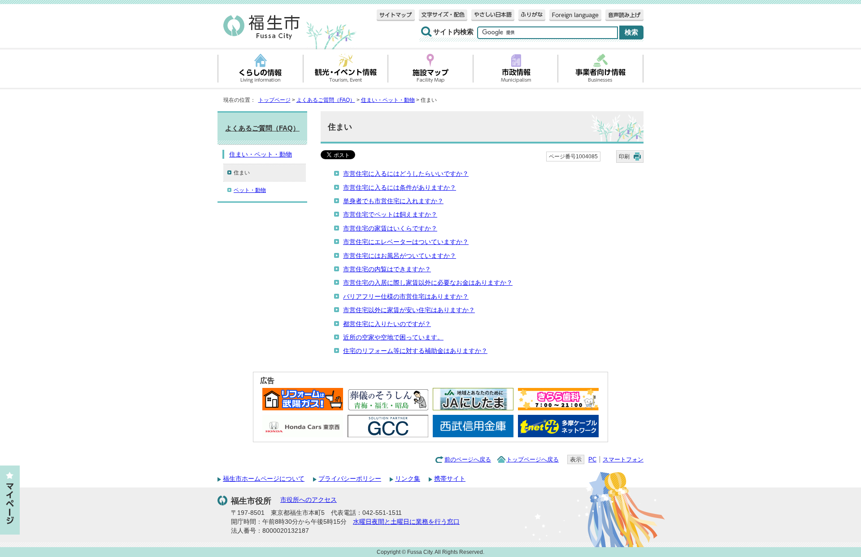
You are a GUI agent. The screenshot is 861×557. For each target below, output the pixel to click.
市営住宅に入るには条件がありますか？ (399, 187)
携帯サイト (449, 478)
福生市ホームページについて (263, 478)
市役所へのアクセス (308, 499)
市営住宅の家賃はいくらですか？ (390, 228)
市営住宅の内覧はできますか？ (387, 269)
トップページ (274, 100)
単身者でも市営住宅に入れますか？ (393, 201)
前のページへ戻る (467, 459)
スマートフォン (623, 459)
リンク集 (407, 478)
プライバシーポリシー (349, 478)
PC (592, 459)
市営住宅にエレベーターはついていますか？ (406, 242)
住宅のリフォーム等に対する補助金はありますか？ (415, 351)
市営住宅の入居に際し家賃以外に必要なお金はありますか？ (428, 282)
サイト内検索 (453, 31)
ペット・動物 (250, 190)
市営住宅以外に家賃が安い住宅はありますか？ (409, 310)
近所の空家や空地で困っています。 (393, 337)
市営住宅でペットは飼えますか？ (390, 214)
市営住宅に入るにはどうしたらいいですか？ (406, 173)
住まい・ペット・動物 (388, 100)
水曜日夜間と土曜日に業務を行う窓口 (406, 521)
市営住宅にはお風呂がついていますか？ (399, 255)
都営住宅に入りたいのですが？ (387, 324)
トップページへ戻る (532, 459)
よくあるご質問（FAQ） (325, 100)
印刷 (624, 156)
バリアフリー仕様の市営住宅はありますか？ (406, 296)
